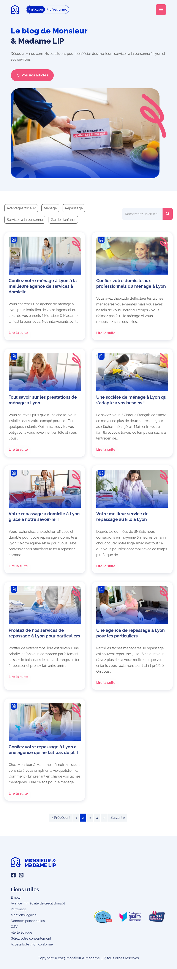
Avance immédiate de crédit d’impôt (38, 903)
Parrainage (19, 909)
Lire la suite (18, 333)
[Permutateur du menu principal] (161, 9)
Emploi (16, 897)
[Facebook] (13, 875)
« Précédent (60, 818)
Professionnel (57, 9)
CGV (14, 926)
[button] (32, 75)
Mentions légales (23, 915)
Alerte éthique (21, 932)
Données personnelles (28, 921)
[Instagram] (21, 875)
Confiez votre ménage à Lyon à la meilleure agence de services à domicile (43, 286)
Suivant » (118, 818)
